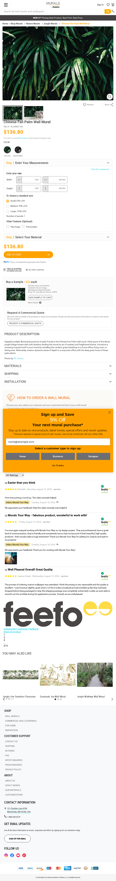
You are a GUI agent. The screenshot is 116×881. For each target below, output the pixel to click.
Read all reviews (12, 631)
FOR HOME (10, 725)
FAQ (7, 755)
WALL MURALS (12, 716)
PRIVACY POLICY (13, 769)
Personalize (31, 227)
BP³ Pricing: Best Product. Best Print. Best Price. (58, 18)
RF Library (19, 358)
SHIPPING (10, 746)
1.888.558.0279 (13, 816)
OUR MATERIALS (13, 790)
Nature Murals (33, 23)
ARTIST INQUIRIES (13, 760)
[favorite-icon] (108, 5)
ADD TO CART (14, 254)
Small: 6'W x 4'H (17, 201)
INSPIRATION (11, 730)
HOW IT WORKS (12, 785)
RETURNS (9, 751)
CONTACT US (11, 741)
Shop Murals (17, 23)
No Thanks (58, 465)
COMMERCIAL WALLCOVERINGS (20, 721)
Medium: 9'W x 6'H (18, 206)
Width (9, 179)
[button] (3, 699)
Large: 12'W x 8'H (18, 211)
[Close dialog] (109, 412)
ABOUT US (10, 780)
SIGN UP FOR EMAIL (17, 838)
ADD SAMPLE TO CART (40, 297)
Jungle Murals (50, 23)
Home (22, 456)
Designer (93, 456)
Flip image (15, 227)
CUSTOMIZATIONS (14, 795)
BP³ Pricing (22, 138)
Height (9, 188)
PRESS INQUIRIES (13, 765)
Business (58, 456)
